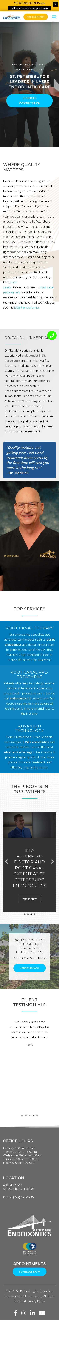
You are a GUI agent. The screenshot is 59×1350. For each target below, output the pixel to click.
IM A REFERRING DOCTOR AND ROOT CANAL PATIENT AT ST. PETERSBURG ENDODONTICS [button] (34, 920)
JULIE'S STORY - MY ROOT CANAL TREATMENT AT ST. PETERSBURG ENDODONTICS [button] (25, 920)
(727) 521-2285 (23, 1203)
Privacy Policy (36, 1307)
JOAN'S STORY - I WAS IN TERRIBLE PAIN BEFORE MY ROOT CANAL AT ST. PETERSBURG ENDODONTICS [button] (31, 920)
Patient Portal (35, 16)
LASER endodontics (27, 307)
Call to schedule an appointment (30, 8)
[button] (29, 100)
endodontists (19, 698)
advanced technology (18, 752)
